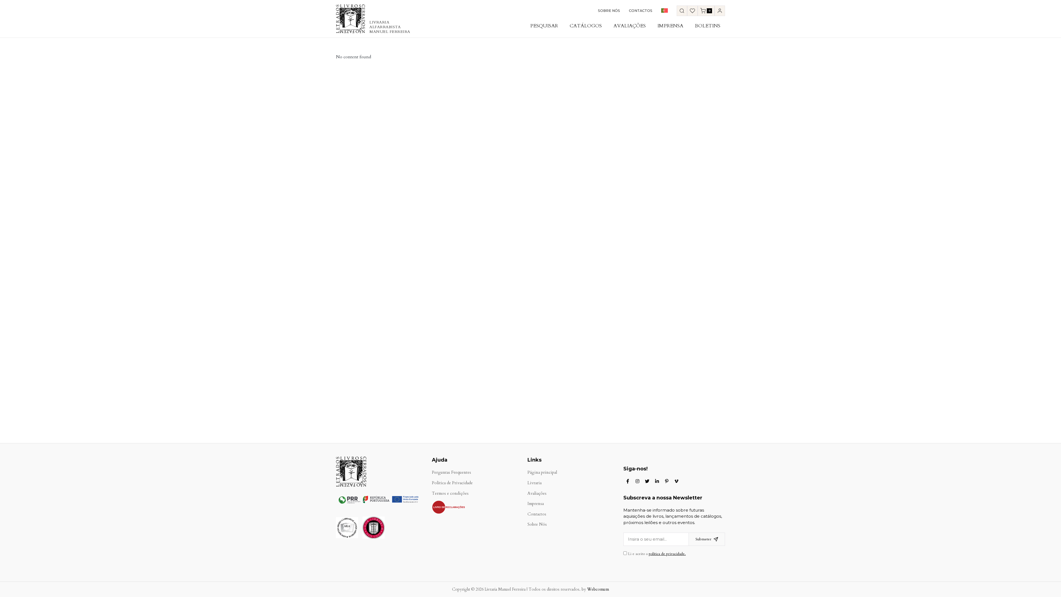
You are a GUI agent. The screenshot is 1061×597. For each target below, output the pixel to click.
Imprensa (670, 25)
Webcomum (598, 589)
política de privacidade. (667, 553)
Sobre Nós (609, 11)
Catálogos (586, 25)
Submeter (703, 539)
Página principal (542, 472)
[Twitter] (647, 481)
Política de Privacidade (452, 483)
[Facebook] (627, 481)
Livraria (534, 483)
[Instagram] (637, 481)
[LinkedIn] (657, 481)
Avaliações (629, 25)
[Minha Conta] (720, 11)
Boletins (707, 25)
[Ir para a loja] (682, 11)
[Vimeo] (676, 481)
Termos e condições (450, 493)
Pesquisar (544, 25)
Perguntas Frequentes (451, 472)
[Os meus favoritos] (692, 11)
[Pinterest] (666, 481)
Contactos (640, 11)
